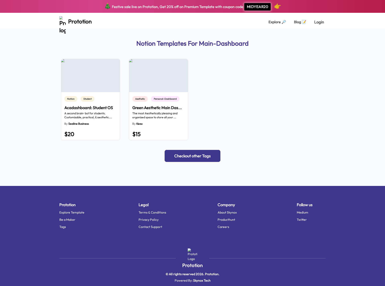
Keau (139, 123)
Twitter (302, 220)
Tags (62, 227)
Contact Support (150, 227)
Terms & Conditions (152, 212)
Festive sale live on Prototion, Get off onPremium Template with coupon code (192, 5)
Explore (277, 22)
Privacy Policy (149, 220)
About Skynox (227, 212)
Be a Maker (67, 220)
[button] (192, 156)
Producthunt (226, 220)
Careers (223, 227)
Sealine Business (78, 123)
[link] (71, 98)
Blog (300, 22)
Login (319, 21)
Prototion (192, 265)
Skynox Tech (202, 280)
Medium (302, 212)
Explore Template (71, 212)
